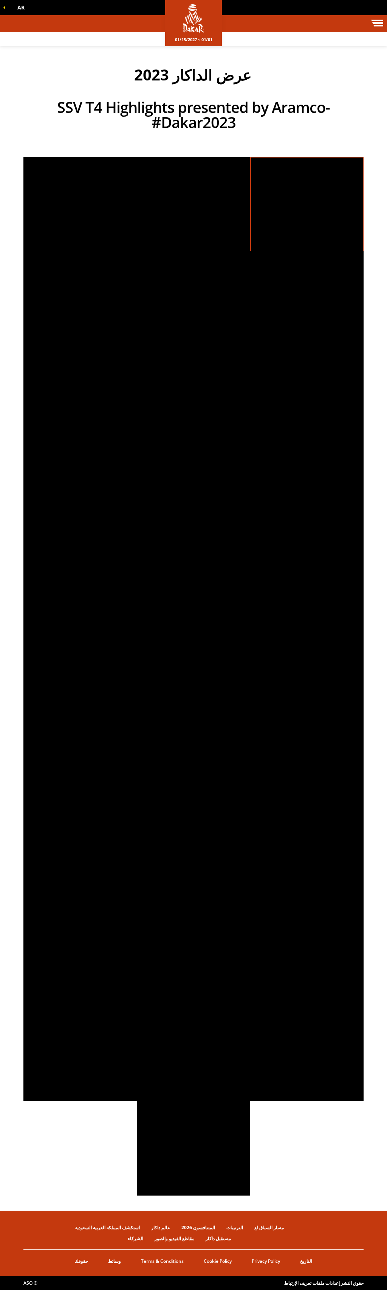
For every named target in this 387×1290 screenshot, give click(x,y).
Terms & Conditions (162, 1261)
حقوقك (81, 1261)
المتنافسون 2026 (198, 1227)
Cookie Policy (218, 1261)
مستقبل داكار (218, 1238)
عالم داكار (160, 1227)
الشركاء (135, 1238)
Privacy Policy (266, 1261)
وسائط (114, 1261)
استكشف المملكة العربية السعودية (107, 1227)
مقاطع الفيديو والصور (174, 1238)
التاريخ (306, 1261)
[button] (19, 7)
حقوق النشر (352, 1283)
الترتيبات (234, 1227)
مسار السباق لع (269, 1227)
